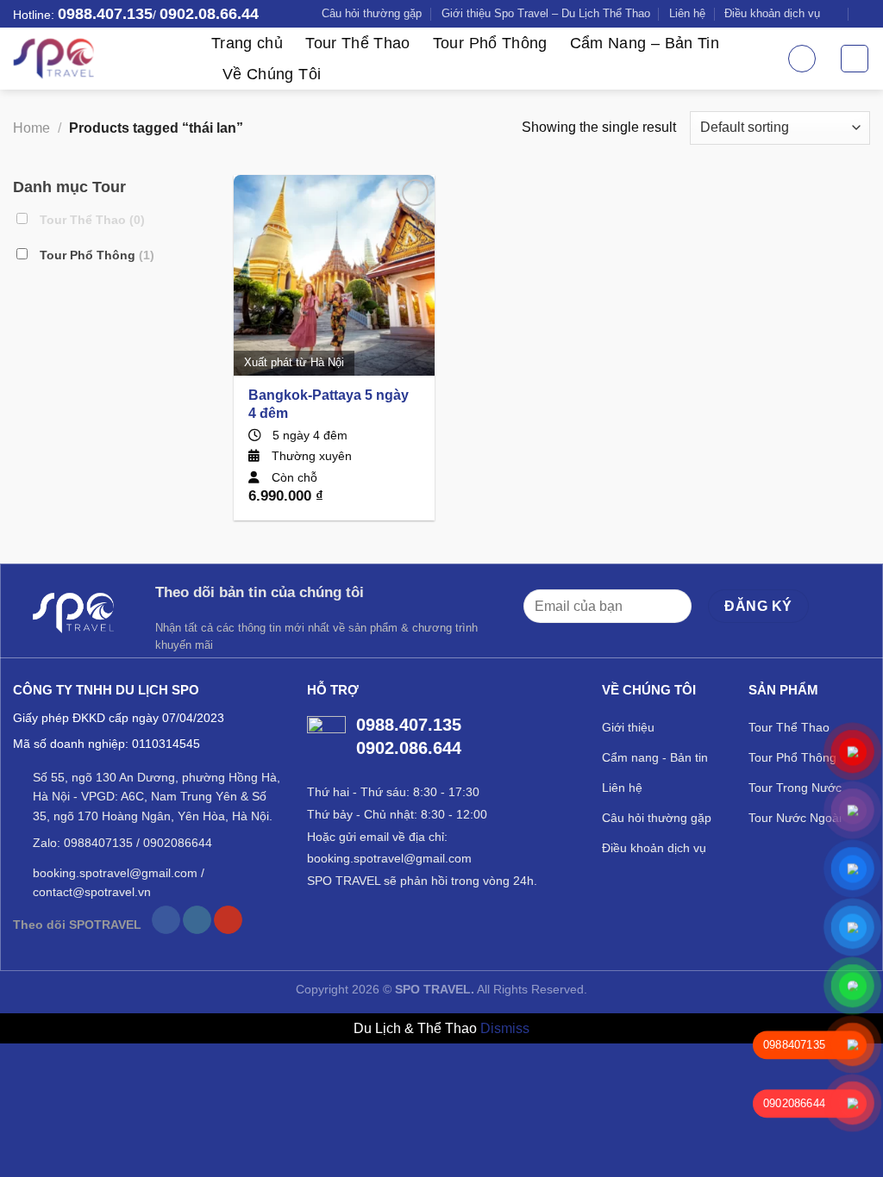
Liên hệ (687, 13)
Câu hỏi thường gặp (372, 13)
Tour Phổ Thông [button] (95, 254)
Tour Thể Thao (357, 43)
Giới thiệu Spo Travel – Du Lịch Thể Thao (546, 13)
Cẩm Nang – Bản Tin (644, 43)
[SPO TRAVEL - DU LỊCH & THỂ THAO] (99, 59)
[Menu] (854, 58)
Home (31, 128)
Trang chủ (247, 43)
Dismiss (504, 1028)
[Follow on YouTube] (228, 920)
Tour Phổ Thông (490, 43)
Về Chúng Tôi (271, 74)
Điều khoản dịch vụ (772, 13)
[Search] (802, 58)
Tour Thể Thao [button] (90, 220)
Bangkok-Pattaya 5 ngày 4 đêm (328, 404)
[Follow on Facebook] (166, 920)
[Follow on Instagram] (197, 920)
